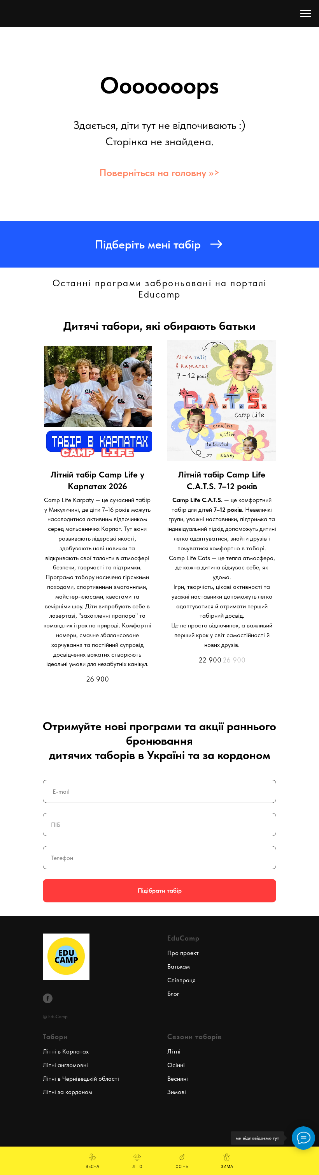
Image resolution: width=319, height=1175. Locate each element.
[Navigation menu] (305, 14)
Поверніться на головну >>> (159, 172)
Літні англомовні (65, 1065)
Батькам (178, 966)
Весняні (177, 1078)
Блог (173, 993)
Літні (174, 1051)
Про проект (183, 953)
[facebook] (48, 998)
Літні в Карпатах (66, 1051)
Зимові (176, 1092)
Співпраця (181, 980)
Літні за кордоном (67, 1092)
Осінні (176, 1065)
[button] (159, 244)
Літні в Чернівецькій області (81, 1078)
